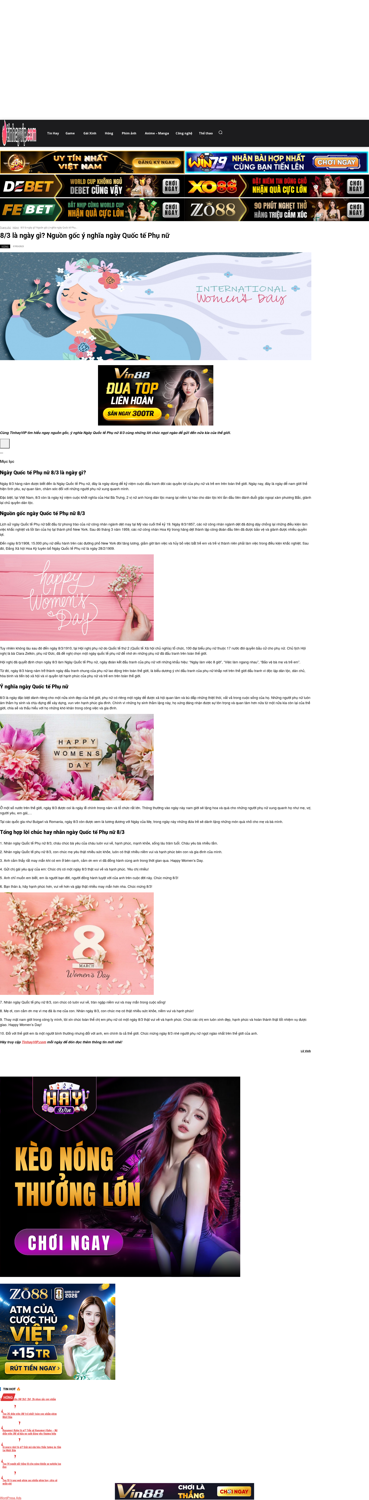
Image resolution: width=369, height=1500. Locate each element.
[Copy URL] (190, 1061)
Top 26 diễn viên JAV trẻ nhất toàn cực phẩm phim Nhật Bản (29, 1415)
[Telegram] (177, 1061)
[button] (221, 132)
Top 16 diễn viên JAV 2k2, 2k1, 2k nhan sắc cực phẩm (28, 1399)
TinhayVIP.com (34, 1041)
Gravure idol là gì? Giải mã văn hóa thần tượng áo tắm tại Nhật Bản (31, 1448)
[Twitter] (149, 1061)
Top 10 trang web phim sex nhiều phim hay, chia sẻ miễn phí (29, 1481)
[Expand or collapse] (1, 453)
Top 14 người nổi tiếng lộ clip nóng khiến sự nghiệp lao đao (31, 1465)
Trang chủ (5, 227)
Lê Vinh (306, 1051)
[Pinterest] (163, 1061)
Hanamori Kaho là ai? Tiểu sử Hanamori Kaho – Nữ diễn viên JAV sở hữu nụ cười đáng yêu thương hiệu (29, 1431)
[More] (204, 1061)
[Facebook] (135, 1061)
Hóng (16, 227)
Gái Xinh (11, 1425)
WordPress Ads (10, 1498)
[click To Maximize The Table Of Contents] (5, 443)
